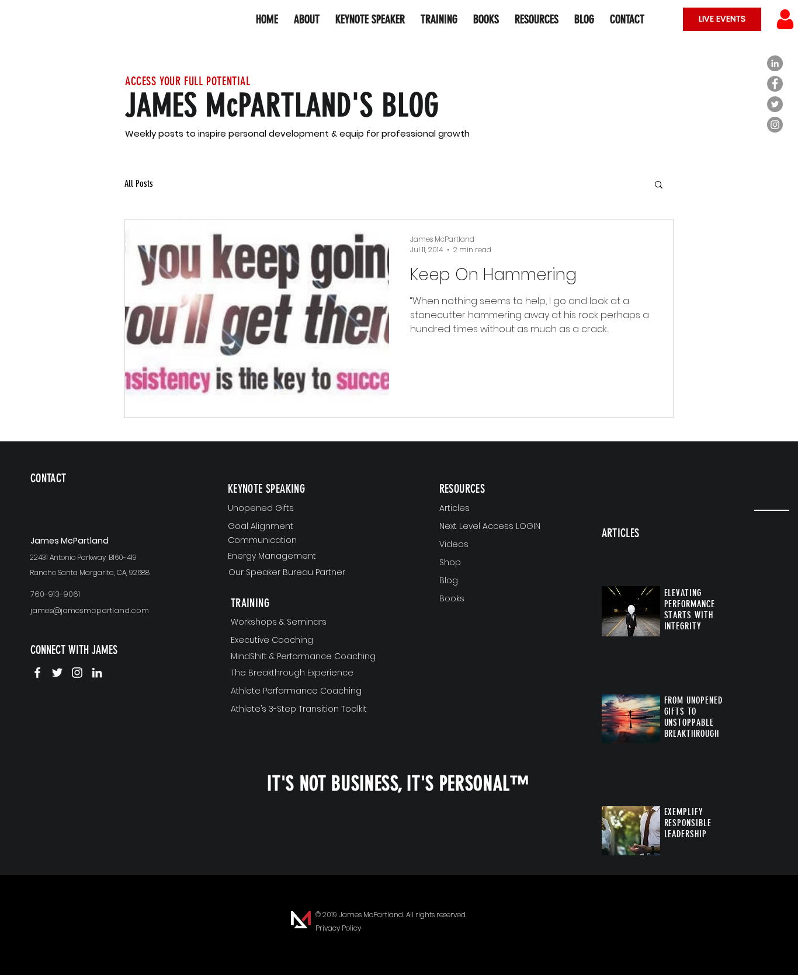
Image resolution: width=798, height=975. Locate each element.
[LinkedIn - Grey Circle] (775, 63)
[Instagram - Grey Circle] (775, 125)
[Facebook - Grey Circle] (775, 84)
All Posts (138, 183)
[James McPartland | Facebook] (37, 673)
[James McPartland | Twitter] (57, 673)
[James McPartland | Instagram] (77, 673)
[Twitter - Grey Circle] (775, 104)
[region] (99, 497)
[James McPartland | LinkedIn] (97, 673)
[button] (536, 19)
